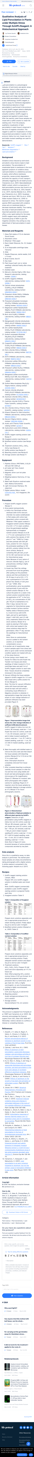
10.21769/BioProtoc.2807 (22, 1207)
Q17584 (8, 406)
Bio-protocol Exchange (25, 1437)
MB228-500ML (10, 417)
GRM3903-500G (11, 292)
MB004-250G (16, 366)
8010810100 (21, 399)
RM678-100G (15, 359)
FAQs (3, 1440)
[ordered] (20, 1255)
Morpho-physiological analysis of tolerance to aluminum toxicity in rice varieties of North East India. (17, 1041)
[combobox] (17, 1289)
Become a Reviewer (7, 1437)
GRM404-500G (10, 372)
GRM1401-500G (10, 299)
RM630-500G (21, 348)
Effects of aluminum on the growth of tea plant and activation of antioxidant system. (17, 1081)
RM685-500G (21, 325)
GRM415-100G (10, 341)
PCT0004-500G (22, 394)
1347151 (28, 379)
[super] (11, 1255)
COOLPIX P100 (10, 492)
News (3, 1434)
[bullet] (17, 1255)
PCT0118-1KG (21, 332)
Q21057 (19, 426)
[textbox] (17, 1289)
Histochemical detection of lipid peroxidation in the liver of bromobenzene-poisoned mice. (16, 1132)
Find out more (22, 1454)
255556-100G (10, 388)
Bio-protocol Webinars (24, 1445)
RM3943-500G (22, 305)
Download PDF (28, 1416)
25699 (13, 276)
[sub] (14, 1255)
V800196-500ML (17, 421)
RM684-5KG (21, 312)
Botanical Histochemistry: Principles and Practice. (15, 1090)
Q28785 (27, 410)
